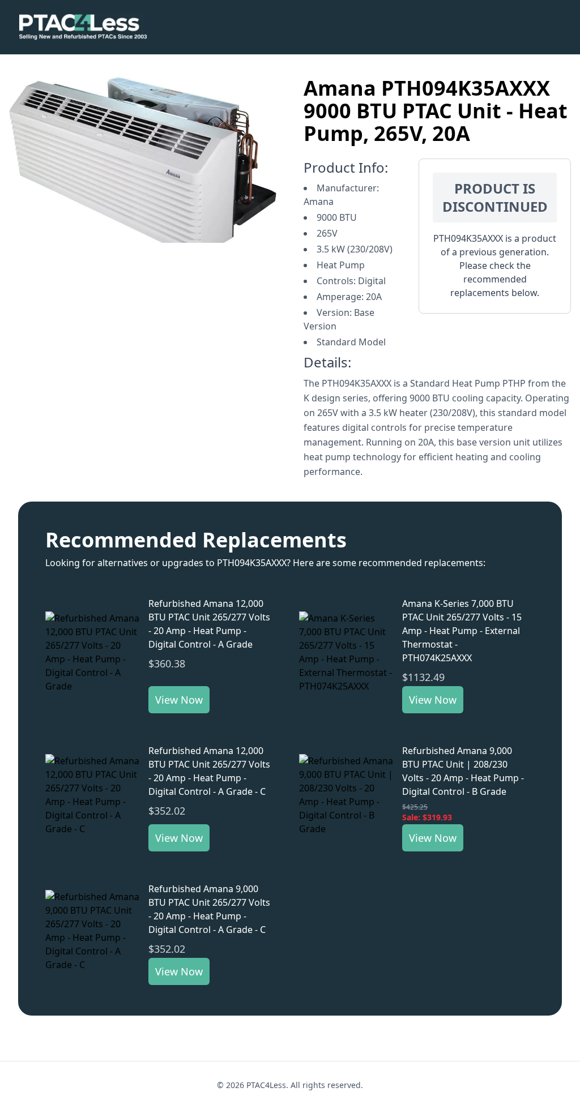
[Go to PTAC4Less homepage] (83, 27)
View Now (179, 699)
